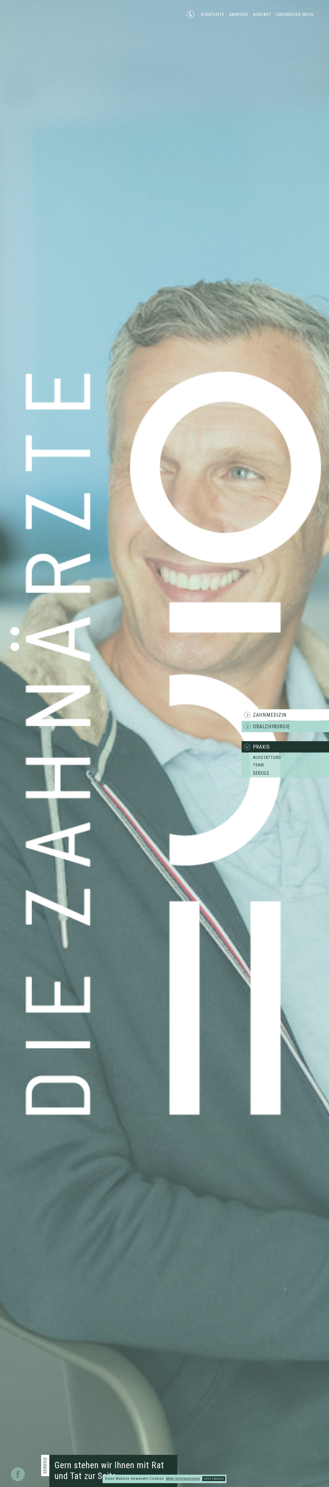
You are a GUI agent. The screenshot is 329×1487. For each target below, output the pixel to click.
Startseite (212, 14)
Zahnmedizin (270, 715)
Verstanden (214, 1479)
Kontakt (262, 14)
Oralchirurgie (271, 726)
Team (258, 765)
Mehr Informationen (183, 1478)
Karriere (238, 14)
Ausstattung (267, 757)
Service (261, 772)
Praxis (261, 747)
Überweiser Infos (295, 14)
